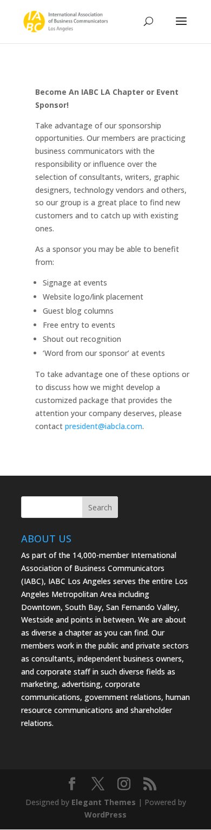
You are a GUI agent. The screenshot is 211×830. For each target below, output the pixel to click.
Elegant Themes (103, 802)
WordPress (105, 814)
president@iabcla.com (103, 426)
